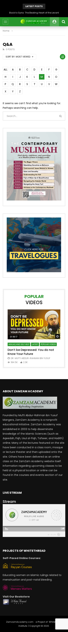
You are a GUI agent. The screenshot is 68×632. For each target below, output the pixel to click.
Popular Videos (48, 344)
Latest (35, 344)
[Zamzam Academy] (34, 21)
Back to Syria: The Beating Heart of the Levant (34, 12)
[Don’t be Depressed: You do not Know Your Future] (34, 324)
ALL (5, 69)
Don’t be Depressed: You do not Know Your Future (31, 352)
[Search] (63, 21)
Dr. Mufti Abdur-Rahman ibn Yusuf (30, 358)
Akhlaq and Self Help (19, 344)
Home (6, 30)
